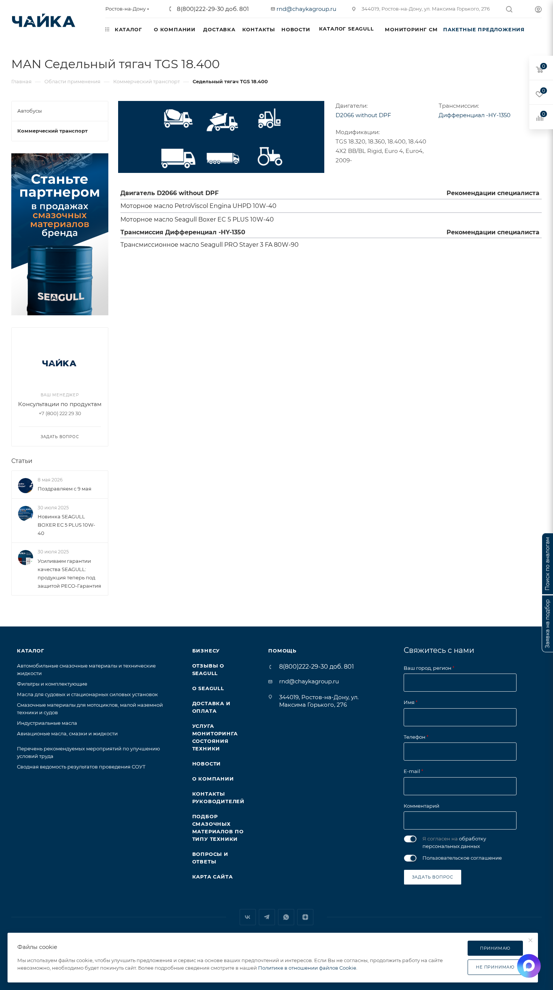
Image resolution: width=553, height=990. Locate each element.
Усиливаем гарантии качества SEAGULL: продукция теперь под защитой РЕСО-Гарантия (69, 573)
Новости (206, 764)
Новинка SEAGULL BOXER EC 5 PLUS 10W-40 (66, 524)
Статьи (21, 460)
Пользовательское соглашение (462, 858)
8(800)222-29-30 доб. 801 (212, 8)
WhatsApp (286, 917)
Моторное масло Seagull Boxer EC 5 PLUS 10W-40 (197, 219)
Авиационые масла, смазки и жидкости (67, 733)
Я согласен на (454, 842)
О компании (213, 779)
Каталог (30, 651)
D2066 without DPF (363, 115)
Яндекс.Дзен (305, 917)
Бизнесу (206, 651)
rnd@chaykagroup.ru (306, 8)
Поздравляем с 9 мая (64, 489)
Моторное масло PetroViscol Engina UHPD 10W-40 (198, 205)
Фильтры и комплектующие (52, 684)
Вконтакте (248, 917)
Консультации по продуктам (60, 404)
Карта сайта (212, 877)
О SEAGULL (208, 688)
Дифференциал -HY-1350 (474, 115)
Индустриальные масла (47, 723)
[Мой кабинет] (538, 10)
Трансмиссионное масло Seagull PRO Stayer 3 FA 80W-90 (209, 244)
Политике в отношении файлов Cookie (307, 968)
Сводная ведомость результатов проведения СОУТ (81, 767)
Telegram (267, 917)
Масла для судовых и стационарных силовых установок (87, 694)
